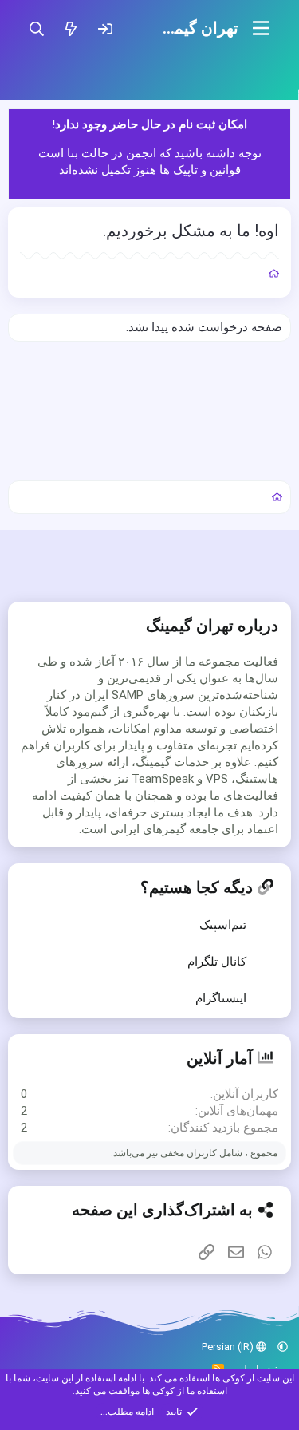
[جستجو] (36, 28)
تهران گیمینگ (195, 28)
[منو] (261, 28)
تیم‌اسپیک (222, 925)
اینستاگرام (220, 998)
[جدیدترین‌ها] (70, 28)
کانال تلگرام (216, 961)
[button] (282, 1346)
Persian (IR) (229, 1347)
